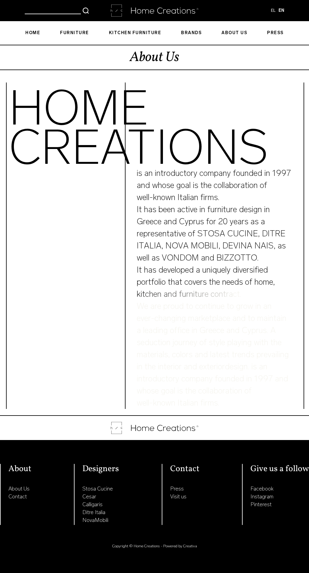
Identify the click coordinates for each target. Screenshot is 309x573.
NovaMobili (95, 520)
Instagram (261, 497)
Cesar (89, 497)
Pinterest (261, 504)
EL (273, 10)
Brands (191, 32)
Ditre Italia (93, 512)
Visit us (178, 497)
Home (32, 32)
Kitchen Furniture (135, 32)
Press (275, 32)
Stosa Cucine (97, 489)
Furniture (74, 32)
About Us (234, 32)
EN (281, 10)
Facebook (261, 489)
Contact (17, 497)
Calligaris (92, 504)
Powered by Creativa (180, 546)
